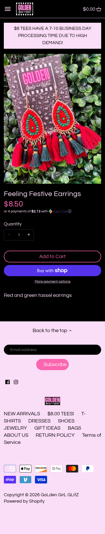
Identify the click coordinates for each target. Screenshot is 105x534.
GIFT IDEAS (47, 428)
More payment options (53, 281)
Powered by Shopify (24, 501)
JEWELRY (15, 428)
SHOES (66, 420)
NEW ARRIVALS (22, 413)
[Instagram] (16, 381)
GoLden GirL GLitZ (60, 494)
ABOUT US (16, 435)
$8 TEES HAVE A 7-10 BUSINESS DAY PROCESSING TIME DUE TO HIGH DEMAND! (52, 35)
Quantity (13, 224)
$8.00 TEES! (61, 413)
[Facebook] (7, 381)
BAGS (74, 428)
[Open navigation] (7, 9)
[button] (52, 211)
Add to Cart (52, 256)
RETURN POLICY (55, 435)
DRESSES (39, 420)
